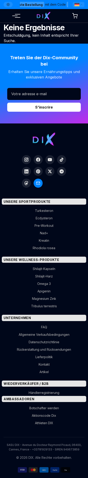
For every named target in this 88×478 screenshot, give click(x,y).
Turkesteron (44, 211)
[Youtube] (49, 159)
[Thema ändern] (8, 4)
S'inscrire (44, 107)
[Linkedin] (26, 171)
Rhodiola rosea (44, 248)
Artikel (44, 372)
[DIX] (43, 16)
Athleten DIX (44, 423)
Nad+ (44, 233)
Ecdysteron (44, 218)
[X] (49, 171)
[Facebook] (38, 159)
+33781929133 (42, 449)
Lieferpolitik (44, 357)
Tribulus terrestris (44, 306)
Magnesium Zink (44, 299)
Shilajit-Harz (44, 276)
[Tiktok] (61, 159)
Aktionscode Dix (44, 415)
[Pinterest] (38, 171)
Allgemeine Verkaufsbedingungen (44, 334)
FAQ (44, 327)
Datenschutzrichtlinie (44, 342)
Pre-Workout (44, 225)
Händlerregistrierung (44, 393)
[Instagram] (26, 159)
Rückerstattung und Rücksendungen (44, 349)
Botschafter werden (44, 408)
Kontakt (44, 364)
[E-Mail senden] (38, 183)
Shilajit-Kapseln (44, 269)
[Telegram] (61, 171)
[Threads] (26, 183)
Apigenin (44, 291)
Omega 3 (44, 284)
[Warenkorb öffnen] (75, 16)
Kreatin (44, 240)
